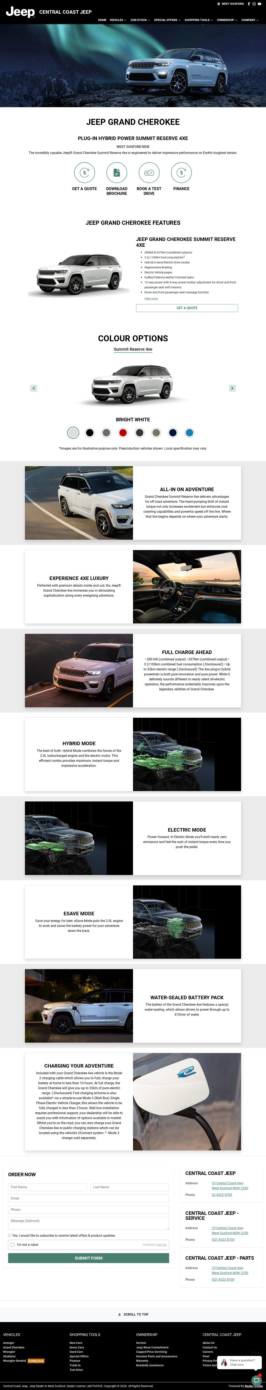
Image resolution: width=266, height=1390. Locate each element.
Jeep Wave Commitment (152, 1347)
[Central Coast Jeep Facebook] (249, 4)
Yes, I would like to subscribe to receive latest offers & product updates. (64, 1236)
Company (248, 20)
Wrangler (9, 1352)
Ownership (225, 20)
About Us (208, 1343)
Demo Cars (77, 1347)
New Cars (76, 1343)
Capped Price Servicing (151, 1352)
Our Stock (139, 20)
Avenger (8, 1343)
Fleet (206, 1356)
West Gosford (233, 4)
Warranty (142, 1361)
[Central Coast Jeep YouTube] (260, 4)
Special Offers (165, 20)
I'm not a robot (27, 1245)
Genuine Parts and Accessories (156, 1356)
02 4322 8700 (222, 1195)
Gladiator (9, 1356)
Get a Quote (187, 308)
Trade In (75, 1365)
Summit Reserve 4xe (133, 349)
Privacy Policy (212, 1361)
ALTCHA (162, 1244)
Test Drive (76, 1370)
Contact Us (210, 1347)
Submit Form (89, 1258)
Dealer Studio (254, 1386)
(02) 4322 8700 (223, 1240)
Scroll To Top (136, 1314)
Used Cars (76, 1352)
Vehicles (116, 20)
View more (151, 298)
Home (102, 20)
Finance (75, 1361)
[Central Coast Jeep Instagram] (254, 4)
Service (141, 1343)
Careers (208, 1352)
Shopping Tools (197, 20)
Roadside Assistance (150, 1365)
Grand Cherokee (14, 1347)
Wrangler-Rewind (14, 1361)
